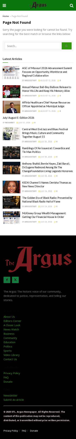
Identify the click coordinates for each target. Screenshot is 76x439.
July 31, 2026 (24, 122)
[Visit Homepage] (38, 5)
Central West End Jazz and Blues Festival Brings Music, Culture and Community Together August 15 (45, 133)
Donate (8, 381)
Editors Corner (12, 321)
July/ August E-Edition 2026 (18, 117)
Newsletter (10, 395)
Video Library (12, 355)
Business (9, 333)
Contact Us (10, 359)
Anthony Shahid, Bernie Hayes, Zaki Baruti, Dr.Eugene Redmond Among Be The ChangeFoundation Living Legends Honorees (47, 167)
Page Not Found (20, 16)
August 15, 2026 (48, 80)
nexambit (10, 122)
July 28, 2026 (46, 176)
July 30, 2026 (46, 141)
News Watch (11, 329)
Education (9, 342)
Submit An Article (14, 399)
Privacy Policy (12, 373)
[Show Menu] (4, 5)
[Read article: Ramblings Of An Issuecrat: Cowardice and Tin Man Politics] (11, 152)
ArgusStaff (31, 80)
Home (6, 16)
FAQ (6, 377)
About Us (9, 316)
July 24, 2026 (46, 191)
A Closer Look (12, 325)
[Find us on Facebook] (7, 280)
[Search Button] (71, 5)
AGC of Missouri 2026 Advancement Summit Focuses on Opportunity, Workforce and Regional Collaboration (47, 71)
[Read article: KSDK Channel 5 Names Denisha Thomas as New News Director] (11, 187)
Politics (8, 346)
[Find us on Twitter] (15, 280)
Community (10, 338)
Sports (8, 350)
